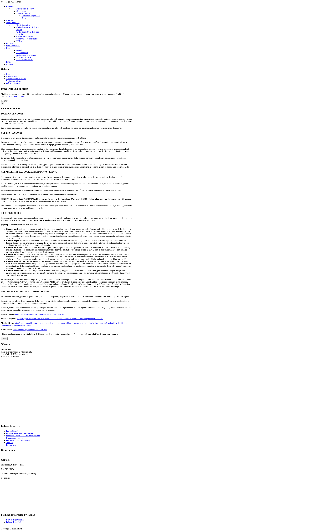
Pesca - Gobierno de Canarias (18, 440)
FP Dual (19, 41)
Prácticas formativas (24, 59)
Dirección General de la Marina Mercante (23, 436)
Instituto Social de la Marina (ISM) (20, 433)
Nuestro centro (22, 53)
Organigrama (21, 11)
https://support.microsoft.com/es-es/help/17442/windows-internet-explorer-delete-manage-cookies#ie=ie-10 (60, 319)
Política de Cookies (16, 96)
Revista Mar (11, 445)
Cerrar (4, 339)
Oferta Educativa (23, 25)
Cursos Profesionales (24, 36)
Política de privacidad (15, 520)
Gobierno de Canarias (15, 438)
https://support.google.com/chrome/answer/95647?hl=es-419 (39, 314)
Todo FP (9, 443)
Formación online (13, 431)
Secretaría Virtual (23, 13)
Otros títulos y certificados (27, 39)
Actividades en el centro (26, 55)
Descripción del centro (25, 9)
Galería (19, 50)
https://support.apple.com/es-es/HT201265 (30, 330)
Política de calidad (13, 522)
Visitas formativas (23, 57)
